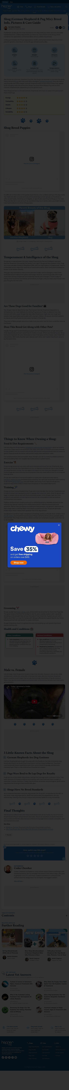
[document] (34, 545)
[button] (59, 525)
